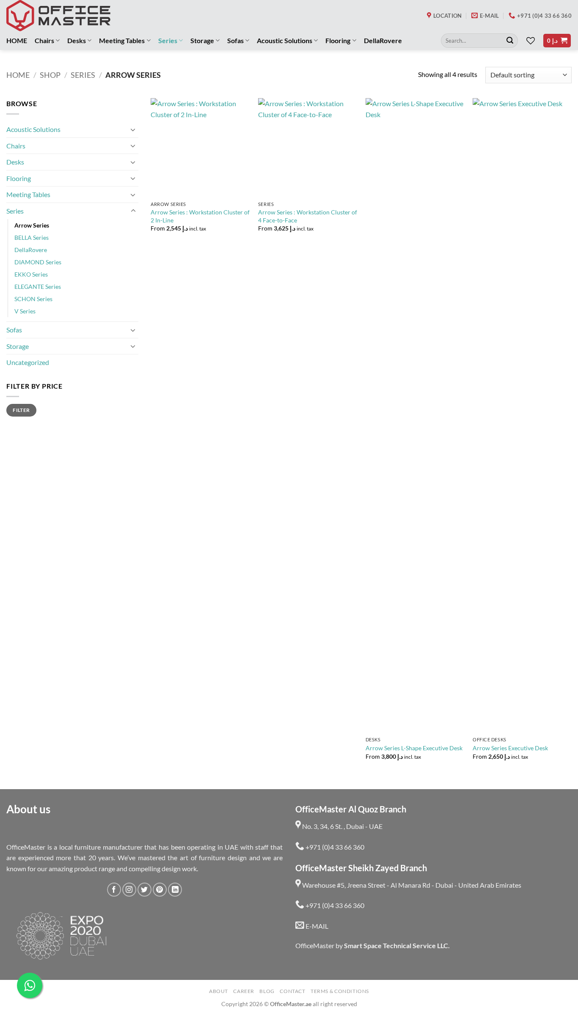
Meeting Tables (122, 40)
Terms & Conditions (340, 991)
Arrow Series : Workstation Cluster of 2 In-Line (200, 216)
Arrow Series (31, 225)
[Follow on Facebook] (114, 890)
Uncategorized (27, 362)
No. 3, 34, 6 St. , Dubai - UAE (342, 826)
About (218, 991)
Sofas (235, 40)
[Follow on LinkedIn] (175, 890)
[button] (557, 41)
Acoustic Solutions (284, 40)
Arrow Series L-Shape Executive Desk (414, 748)
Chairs (44, 40)
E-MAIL (316, 926)
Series (167, 40)
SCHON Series (33, 298)
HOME (16, 40)
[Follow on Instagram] (129, 890)
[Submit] (510, 40)
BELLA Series (31, 237)
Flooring (337, 40)
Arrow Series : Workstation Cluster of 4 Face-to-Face (307, 216)
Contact (292, 991)
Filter (21, 410)
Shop (50, 75)
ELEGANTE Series (37, 286)
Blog (266, 991)
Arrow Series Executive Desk (510, 748)
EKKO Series (31, 274)
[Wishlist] (530, 40)
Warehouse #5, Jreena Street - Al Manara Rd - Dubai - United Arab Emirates (411, 885)
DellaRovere (383, 40)
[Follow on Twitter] (144, 890)
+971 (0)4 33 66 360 (334, 847)
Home (18, 75)
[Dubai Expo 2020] (61, 936)
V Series (25, 311)
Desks (76, 40)
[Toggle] (133, 129)
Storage (202, 40)
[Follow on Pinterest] (160, 890)
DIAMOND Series (37, 262)
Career (243, 991)
